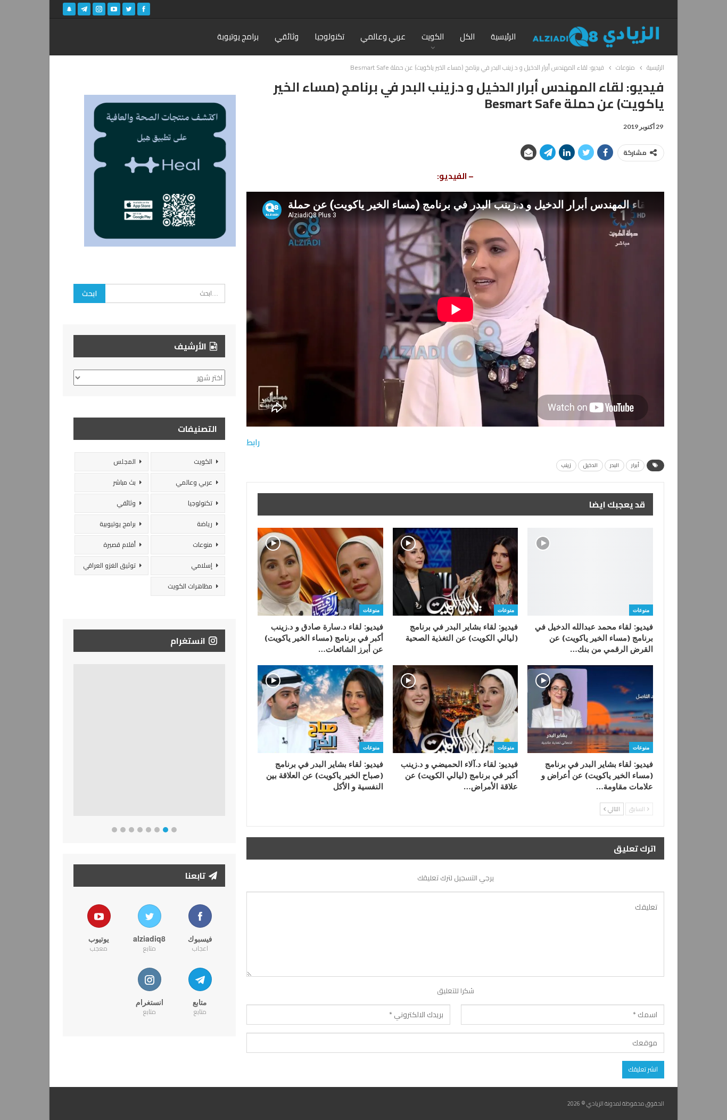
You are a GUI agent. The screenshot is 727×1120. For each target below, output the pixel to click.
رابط (253, 442)
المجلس (124, 461)
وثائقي (287, 36)
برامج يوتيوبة (238, 36)
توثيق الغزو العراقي (109, 565)
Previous (76, 742)
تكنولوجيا (329, 36)
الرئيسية (503, 36)
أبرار (635, 465)
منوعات (641, 610)
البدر (614, 465)
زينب (566, 465)
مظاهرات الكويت (190, 586)
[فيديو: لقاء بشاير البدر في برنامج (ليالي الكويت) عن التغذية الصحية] (455, 572)
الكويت (433, 36)
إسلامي (201, 565)
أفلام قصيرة (119, 544)
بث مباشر (124, 482)
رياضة (204, 524)
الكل (467, 36)
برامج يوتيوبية (118, 524)
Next (223, 742)
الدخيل (590, 465)
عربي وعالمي (383, 36)
